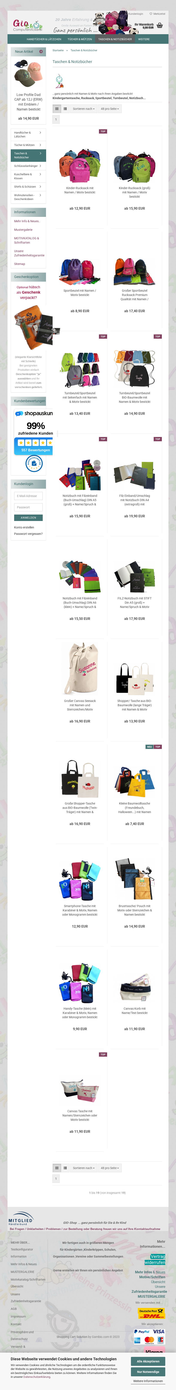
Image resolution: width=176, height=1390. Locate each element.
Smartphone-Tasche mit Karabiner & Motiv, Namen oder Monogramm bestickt (79, 910)
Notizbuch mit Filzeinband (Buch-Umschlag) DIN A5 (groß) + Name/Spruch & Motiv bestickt (80, 500)
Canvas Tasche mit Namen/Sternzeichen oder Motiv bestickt (79, 1115)
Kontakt (16, 1324)
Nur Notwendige (148, 1372)
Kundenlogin (135, 13)
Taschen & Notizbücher (115, 39)
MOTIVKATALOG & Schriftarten (26, 240)
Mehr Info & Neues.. (27, 221)
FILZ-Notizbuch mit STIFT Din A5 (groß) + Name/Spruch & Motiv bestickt (135, 603)
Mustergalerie (23, 229)
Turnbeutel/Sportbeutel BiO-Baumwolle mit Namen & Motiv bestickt (134, 397)
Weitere (144, 39)
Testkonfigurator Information (22, 1253)
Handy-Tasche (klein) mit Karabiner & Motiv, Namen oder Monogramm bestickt (79, 1013)
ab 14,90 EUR (28, 118)
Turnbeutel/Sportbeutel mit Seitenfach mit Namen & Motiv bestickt (80, 397)
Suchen (113, 13)
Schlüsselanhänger (26, 166)
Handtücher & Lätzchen (44, 39)
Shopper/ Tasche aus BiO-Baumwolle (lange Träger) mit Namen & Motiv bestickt (134, 705)
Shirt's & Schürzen (25, 186)
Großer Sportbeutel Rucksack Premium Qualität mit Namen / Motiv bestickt (135, 295)
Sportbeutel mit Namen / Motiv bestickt (80, 293)
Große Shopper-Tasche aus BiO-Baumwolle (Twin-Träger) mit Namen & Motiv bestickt (79, 808)
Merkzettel (158, 13)
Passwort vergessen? (28, 533)
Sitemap (19, 264)
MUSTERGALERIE (22, 1272)
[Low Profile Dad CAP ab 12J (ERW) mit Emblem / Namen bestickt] (28, 73)
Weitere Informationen (148, 1381)
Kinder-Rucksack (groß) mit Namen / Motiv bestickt (134, 192)
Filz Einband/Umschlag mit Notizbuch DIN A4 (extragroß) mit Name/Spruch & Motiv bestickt (134, 500)
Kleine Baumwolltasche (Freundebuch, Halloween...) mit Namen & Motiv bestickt (134, 808)
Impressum (18, 1316)
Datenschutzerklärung (36, 1376)
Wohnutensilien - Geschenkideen (24, 197)
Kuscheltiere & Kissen (23, 176)
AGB (14, 1309)
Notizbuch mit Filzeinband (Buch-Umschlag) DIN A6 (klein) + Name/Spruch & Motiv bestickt (80, 603)
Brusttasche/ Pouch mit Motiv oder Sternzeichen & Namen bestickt (134, 910)
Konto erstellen (24, 527)
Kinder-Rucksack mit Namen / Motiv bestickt (79, 190)
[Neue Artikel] (41, 51)
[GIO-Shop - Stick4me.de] (28, 25)
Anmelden (28, 517)
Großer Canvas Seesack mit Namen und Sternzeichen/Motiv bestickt (80, 705)
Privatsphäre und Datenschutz (22, 1335)
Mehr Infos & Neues (24, 1264)
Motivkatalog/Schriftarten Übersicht (27, 1283)
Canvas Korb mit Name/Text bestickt (135, 1011)
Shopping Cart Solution (72, 1337)
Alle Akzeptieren (148, 1361)
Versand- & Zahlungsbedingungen (26, 1350)
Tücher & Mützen (80, 39)
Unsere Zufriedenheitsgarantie (29, 253)
